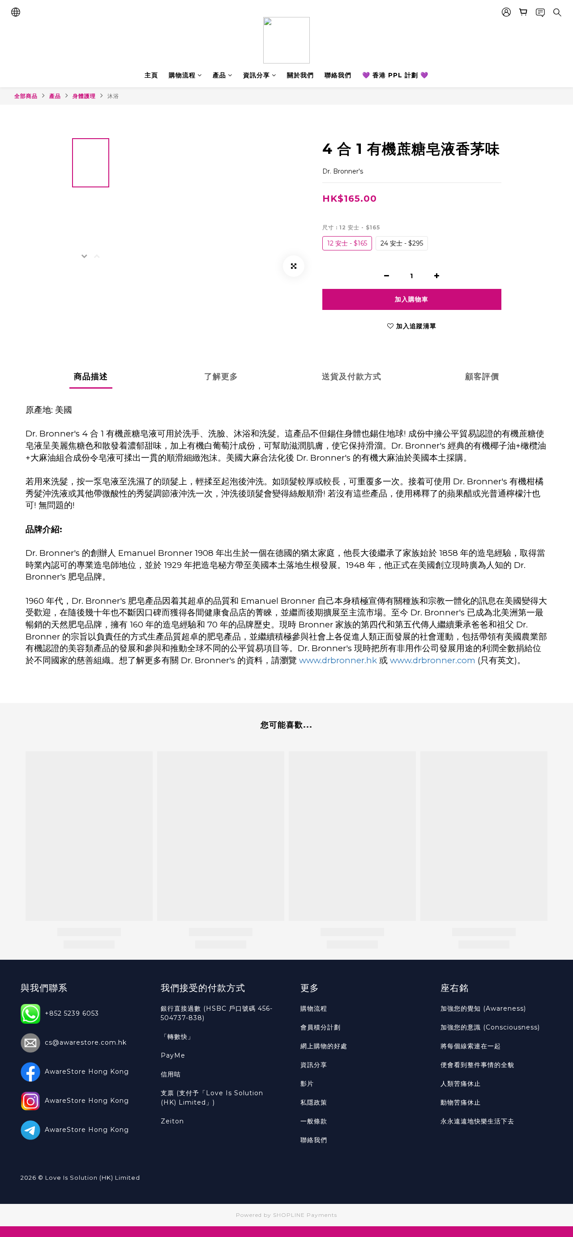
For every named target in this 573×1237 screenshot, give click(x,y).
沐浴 (113, 96)
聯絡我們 (338, 75)
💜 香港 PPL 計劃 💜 (395, 75)
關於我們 (300, 75)
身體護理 (84, 96)
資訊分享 (256, 75)
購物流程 (182, 75)
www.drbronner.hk (338, 660)
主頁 (151, 75)
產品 (219, 75)
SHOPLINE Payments (305, 1215)
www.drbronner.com (432, 660)
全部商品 (26, 96)
